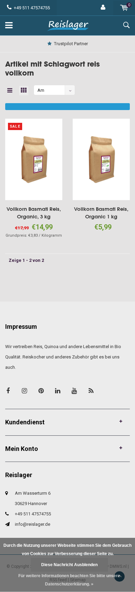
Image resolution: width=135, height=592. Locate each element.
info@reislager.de (32, 524)
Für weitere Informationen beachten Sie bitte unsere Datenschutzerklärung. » (69, 579)
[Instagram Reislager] (24, 390)
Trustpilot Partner (71, 43)
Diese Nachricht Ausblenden (69, 564)
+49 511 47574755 (32, 7)
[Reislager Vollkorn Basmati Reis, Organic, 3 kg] (33, 158)
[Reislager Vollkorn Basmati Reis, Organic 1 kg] (101, 158)
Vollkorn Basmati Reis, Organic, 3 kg (34, 213)
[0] (124, 7)
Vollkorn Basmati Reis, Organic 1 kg (101, 213)
